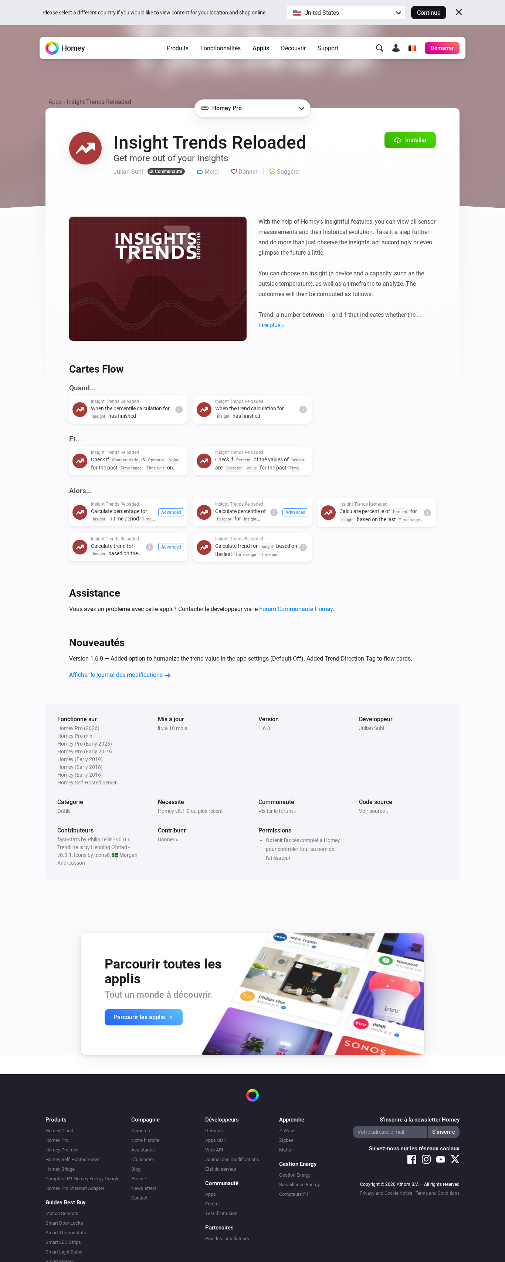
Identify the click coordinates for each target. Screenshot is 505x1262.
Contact (139, 1198)
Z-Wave (287, 1130)
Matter (286, 1150)
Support (328, 48)
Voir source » (374, 811)
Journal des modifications (232, 1159)
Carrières (140, 1130)
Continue (428, 12)
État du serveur (220, 1169)
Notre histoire (145, 1140)
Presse (138, 1178)
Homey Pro (56, 1140)
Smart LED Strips (63, 1242)
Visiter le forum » (277, 811)
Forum (211, 1204)
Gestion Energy (295, 1175)
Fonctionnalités (220, 48)
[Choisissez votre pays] (412, 48)
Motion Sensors (61, 1213)
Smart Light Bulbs (63, 1252)
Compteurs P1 (294, 1194)
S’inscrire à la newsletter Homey (420, 1119)
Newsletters (144, 1188)
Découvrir (293, 48)
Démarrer (215, 1130)
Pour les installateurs (227, 1238)
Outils (64, 811)
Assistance (143, 1150)
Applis (261, 48)
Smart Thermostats (65, 1232)
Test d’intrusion (221, 1213)
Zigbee (286, 1140)
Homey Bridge (60, 1169)
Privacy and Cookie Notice (386, 1193)
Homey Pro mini (61, 1150)
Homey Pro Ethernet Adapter (74, 1188)
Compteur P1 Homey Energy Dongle (82, 1178)
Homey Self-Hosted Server (73, 1159)
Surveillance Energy (299, 1184)
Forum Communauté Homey (296, 609)
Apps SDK (215, 1140)
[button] (346, 12)
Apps (55, 101)
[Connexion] (396, 48)
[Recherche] (379, 48)
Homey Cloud (59, 1130)
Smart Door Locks (64, 1223)
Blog (135, 1169)
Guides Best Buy (65, 1202)
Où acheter (142, 1159)
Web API (214, 1150)
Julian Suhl (371, 728)
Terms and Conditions (438, 1193)
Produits (178, 48)
